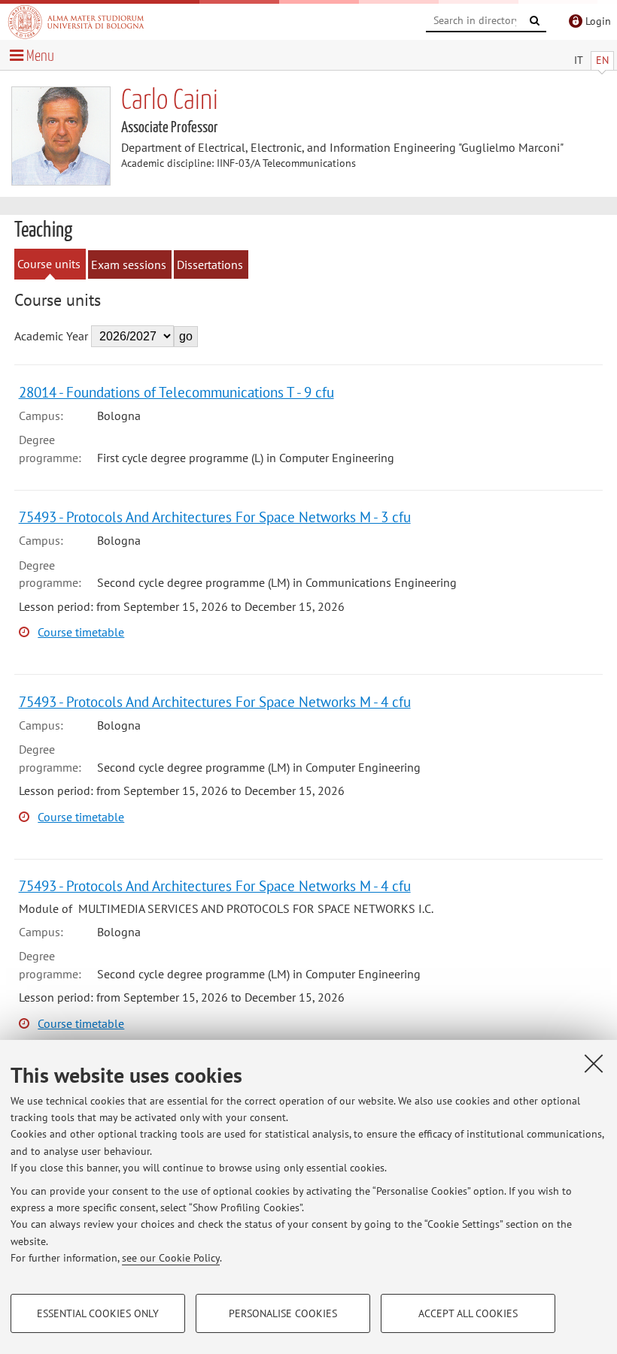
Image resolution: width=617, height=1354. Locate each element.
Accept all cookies (468, 1313)
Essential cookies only (98, 1313)
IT (578, 60)
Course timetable (81, 631)
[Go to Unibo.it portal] (76, 22)
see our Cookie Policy (171, 1258)
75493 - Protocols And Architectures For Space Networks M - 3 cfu (215, 516)
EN (602, 60)
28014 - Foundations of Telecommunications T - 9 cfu (176, 391)
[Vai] (535, 21)
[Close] (594, 1063)
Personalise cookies (283, 1313)
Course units (49, 263)
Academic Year (51, 335)
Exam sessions (128, 264)
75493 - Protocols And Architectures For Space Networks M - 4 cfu (215, 701)
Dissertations (210, 264)
